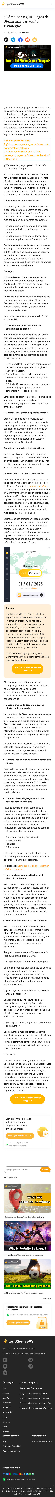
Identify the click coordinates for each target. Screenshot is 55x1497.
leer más (46, 1298)
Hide (27, 140)
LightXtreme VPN (37, 486)
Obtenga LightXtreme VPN (20, 1136)
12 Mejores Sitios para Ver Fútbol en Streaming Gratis (23, 1293)
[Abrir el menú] (52, 4)
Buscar (45, 1170)
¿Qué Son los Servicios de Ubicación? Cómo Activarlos (24, 1217)
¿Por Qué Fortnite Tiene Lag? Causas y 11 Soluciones (23, 1255)
